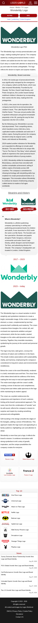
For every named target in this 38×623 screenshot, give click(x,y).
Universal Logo (16, 501)
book (9, 19)
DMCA (9, 611)
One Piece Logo (16, 495)
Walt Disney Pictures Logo (20, 530)
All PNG (9, 15)
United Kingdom (25, 19)
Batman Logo (15, 518)
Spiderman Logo (16, 524)
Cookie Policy (27, 611)
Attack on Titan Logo (18, 507)
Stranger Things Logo (18, 541)
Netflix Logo (15, 512)
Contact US (19, 617)
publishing (15, 19)
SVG (28, 15)
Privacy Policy (17, 611)
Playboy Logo (15, 547)
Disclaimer (19, 614)
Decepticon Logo (16, 535)
